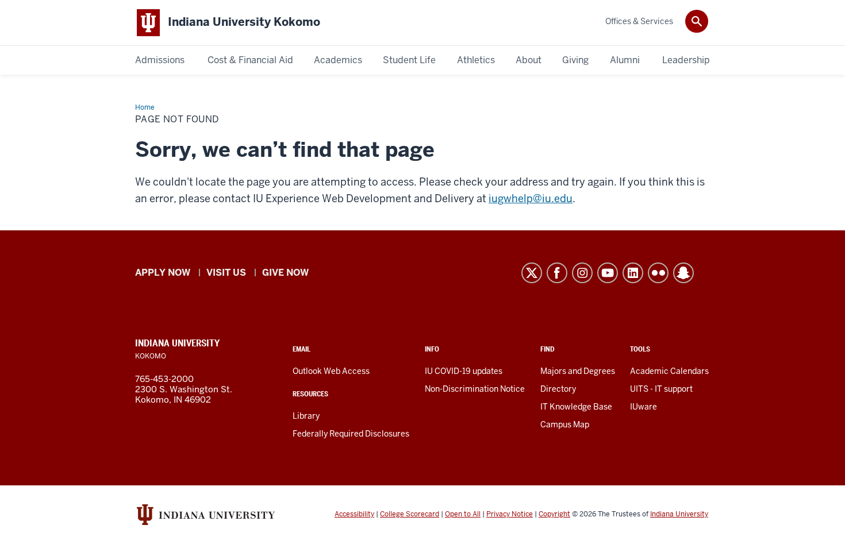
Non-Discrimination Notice (475, 389)
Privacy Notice (509, 514)
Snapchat (683, 273)
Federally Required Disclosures (351, 434)
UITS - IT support (661, 389)
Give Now (285, 273)
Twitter (531, 273)
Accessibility (354, 514)
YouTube (607, 273)
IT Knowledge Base (576, 407)
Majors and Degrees (577, 371)
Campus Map (564, 424)
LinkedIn (633, 273)
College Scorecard (409, 514)
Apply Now (162, 273)
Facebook (557, 273)
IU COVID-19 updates (463, 371)
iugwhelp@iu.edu (531, 198)
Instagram (582, 273)
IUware (643, 407)
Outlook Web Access (331, 371)
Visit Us (226, 273)
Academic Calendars (669, 371)
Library (306, 416)
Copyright (554, 514)
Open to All (463, 514)
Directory (558, 389)
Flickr (658, 273)
